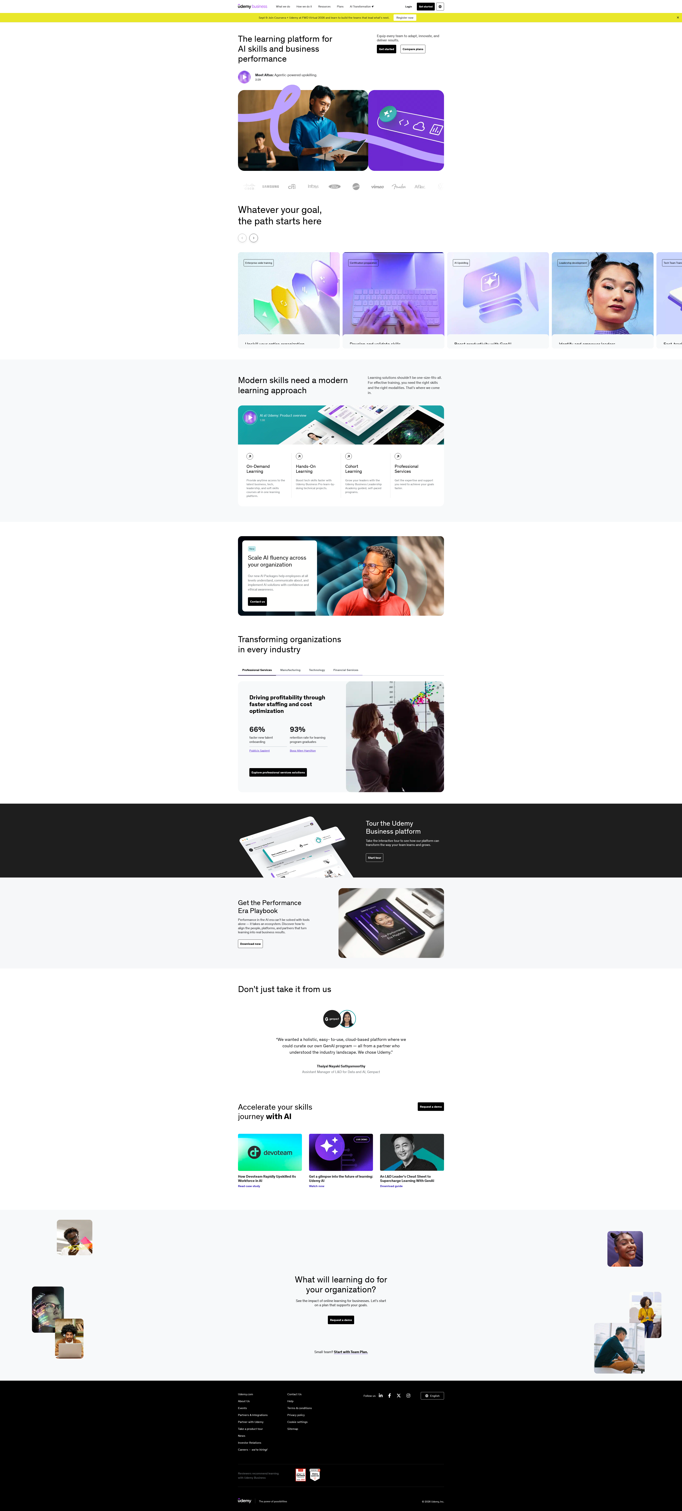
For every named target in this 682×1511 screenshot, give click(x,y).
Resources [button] (324, 6)
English (435, 1396)
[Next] (253, 238)
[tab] (257, 670)
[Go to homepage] (262, 1502)
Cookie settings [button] (297, 1422)
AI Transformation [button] (360, 6)
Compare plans (413, 49)
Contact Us (294, 1394)
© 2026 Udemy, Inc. (433, 1501)
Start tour (374, 857)
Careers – (252, 1449)
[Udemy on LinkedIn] (381, 1396)
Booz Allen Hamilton (303, 750)
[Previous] (242, 238)
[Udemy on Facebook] (389, 1396)
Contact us (257, 601)
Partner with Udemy (251, 1422)
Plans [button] (340, 6)
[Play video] (245, 77)
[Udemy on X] (399, 1396)
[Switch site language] (440, 6)
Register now (404, 17)
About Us (244, 1401)
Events (242, 1408)
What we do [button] (283, 6)
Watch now (316, 1186)
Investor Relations (249, 1442)
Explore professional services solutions (278, 772)
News (241, 1435)
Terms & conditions (299, 1408)
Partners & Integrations (253, 1415)
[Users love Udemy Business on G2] (313, 1480)
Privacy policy (296, 1415)
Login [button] (408, 6)
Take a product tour (250, 1429)
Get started (426, 6)
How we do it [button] (304, 6)
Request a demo (431, 1106)
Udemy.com (245, 1394)
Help (290, 1401)
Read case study (249, 1186)
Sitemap (292, 1429)
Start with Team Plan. (351, 1352)
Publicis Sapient (259, 750)
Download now (250, 944)
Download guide (391, 1186)
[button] (289, 300)
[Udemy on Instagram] (408, 1396)
